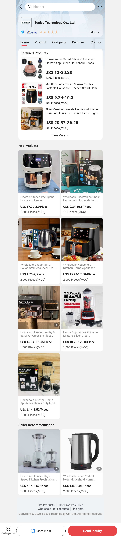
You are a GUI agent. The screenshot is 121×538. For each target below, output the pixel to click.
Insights (78, 509)
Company (59, 42)
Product (40, 42)
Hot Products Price (71, 505)
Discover (78, 42)
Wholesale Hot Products (53, 509)
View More (58, 135)
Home (24, 42)
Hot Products (46, 505)
